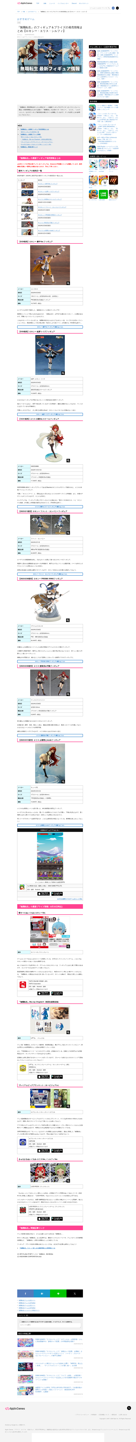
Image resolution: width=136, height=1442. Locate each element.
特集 (19, 22)
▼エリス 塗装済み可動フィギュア (48, 223)
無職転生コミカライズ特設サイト (29, 1310)
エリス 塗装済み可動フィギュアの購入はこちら (50, 735)
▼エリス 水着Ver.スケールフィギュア (50, 199)
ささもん (19, 34)
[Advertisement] (50, 88)
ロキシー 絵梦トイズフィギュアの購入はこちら (50, 414)
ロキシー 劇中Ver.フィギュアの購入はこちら (50, 327)
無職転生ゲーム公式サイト (27, 1305)
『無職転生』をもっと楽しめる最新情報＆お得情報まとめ (37, 1248)
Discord (74, 3)
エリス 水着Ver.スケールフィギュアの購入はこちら (50, 506)
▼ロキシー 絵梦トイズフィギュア (48, 191)
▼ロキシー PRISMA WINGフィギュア (50, 215)
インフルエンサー (63, 3)
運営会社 (114, 1414)
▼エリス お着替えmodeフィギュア (49, 230)
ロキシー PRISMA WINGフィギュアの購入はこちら (50, 661)
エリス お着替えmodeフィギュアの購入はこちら (50, 825)
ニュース (52, 3)
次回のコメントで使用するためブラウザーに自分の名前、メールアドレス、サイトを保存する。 (47, 1322)
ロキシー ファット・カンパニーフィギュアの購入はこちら (50, 574)
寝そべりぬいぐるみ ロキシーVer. (31, 137)
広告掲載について (104, 1414)
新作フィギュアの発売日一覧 (30, 132)
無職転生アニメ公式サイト (27, 1300)
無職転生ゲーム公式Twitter (27, 1308)
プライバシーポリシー (82, 1414)
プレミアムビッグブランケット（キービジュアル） (37, 142)
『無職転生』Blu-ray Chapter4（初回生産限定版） (37, 139)
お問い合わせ (123, 1414)
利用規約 (94, 1414)
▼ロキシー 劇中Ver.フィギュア (48, 184)
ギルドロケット (84, 3)
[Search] (109, 8)
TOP (37, 3)
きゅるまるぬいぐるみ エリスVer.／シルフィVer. (36, 144)
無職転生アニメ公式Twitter (27, 1303)
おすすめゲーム (26, 19)
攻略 (45, 3)
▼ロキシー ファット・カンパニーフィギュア (52, 207)
